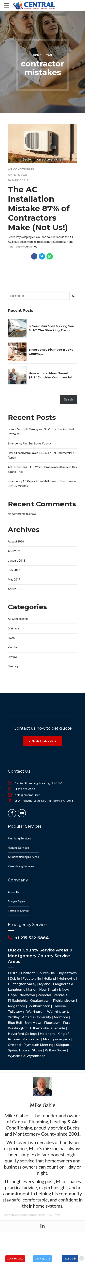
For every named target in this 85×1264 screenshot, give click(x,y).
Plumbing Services (19, 838)
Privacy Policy (16, 901)
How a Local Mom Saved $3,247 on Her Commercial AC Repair (53, 375)
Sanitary (13, 666)
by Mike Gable (18, 180)
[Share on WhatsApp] (49, 256)
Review (12, 656)
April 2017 (14, 589)
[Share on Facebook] (34, 256)
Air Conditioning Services (23, 857)
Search (68, 399)
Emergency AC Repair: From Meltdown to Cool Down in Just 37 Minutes (42, 484)
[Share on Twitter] (42, 256)
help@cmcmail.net (27, 794)
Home (37, 55)
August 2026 (16, 541)
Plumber (13, 647)
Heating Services (18, 847)
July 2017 (14, 570)
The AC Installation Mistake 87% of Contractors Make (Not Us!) (39, 208)
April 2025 (14, 551)
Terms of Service (18, 910)
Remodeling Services (21, 866)
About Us (13, 892)
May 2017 (14, 579)
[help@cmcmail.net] (10, 795)
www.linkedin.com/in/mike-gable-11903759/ (32, 1214)
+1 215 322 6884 (25, 789)
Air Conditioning (21, 169)
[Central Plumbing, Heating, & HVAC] (10, 783)
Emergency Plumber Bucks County (51, 352)
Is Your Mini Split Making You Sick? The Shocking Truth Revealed (51, 328)
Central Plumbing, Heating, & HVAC (38, 783)
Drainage (13, 628)
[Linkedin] (42, 1226)
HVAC (11, 637)
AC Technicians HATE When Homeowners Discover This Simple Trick (42, 469)
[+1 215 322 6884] (10, 789)
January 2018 (16, 560)
